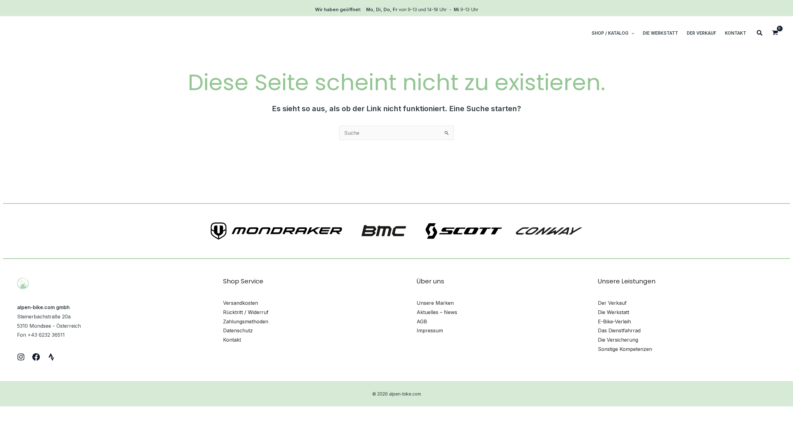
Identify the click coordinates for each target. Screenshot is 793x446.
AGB (422, 321)
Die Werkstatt (613, 312)
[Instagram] (21, 357)
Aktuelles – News (437, 312)
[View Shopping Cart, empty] (775, 33)
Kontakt (232, 340)
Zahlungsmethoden (245, 321)
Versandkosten (240, 303)
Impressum (430, 330)
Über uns (430, 281)
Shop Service (243, 281)
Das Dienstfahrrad (619, 330)
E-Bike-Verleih (614, 321)
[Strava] (51, 357)
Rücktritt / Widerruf (246, 312)
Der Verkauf (612, 303)
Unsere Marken (435, 303)
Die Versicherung (618, 340)
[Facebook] (36, 357)
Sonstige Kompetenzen (625, 349)
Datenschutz (238, 330)
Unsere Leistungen (626, 281)
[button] (631, 33)
